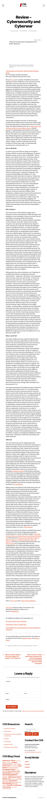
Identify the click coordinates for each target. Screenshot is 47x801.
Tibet (12, 787)
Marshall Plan (5, 777)
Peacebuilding (7, 783)
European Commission (13, 767)
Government (12, 771)
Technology (25, 645)
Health (18, 771)
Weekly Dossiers (27, 638)
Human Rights (6, 773)
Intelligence (17, 773)
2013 (12, 80)
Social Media (17, 785)
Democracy (6, 766)
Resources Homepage (9, 728)
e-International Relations (28, 601)
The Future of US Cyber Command (16, 621)
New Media (19, 779)
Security (20, 645)
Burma (4, 762)
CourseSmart (18, 484)
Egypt (20, 766)
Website (7, 699)
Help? (35, 734)
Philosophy (14, 783)
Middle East (6, 779)
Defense (16, 645)
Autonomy (18, 760)
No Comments (33, 30)
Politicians (4, 785)
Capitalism (9, 762)
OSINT (20, 782)
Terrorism (35, 645)
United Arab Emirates (6, 788)
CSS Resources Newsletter (11, 747)
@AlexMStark (14, 611)
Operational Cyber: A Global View (16, 624)
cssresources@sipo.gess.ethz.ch (33, 752)
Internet (30, 645)
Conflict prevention (7, 764)
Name (7, 693)
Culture (19, 764)
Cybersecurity (10, 645)
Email (25, 693)
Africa (13, 760)
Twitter (27, 761)
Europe (4, 767)
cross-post (14, 601)
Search (28, 734)
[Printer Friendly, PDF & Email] (37, 39)
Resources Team (8, 744)
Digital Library (7, 731)
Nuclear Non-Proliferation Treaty (10, 782)
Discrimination (14, 765)
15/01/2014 (24, 30)
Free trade (4, 771)
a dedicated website (18, 471)
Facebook (27, 764)
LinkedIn (27, 767)
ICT (13, 773)
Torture (15, 787)
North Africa (5, 780)
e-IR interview (27, 527)
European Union (8, 769)
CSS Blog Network (11, 797)
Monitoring (13, 779)
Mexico (19, 777)
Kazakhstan (11, 776)
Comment (8, 681)
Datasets (6, 738)
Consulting (15, 764)
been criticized (10, 543)
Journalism (4, 776)
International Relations (9, 774)
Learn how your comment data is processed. (33, 711)
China (14, 762)
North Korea (13, 781)
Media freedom (12, 777)
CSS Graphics (7, 741)
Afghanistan (6, 760)
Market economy (18, 776)
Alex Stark (15, 30)
